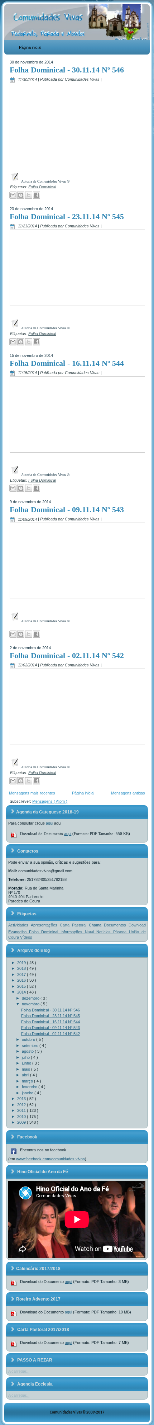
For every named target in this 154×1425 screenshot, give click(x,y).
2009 (22, 1122)
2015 (22, 986)
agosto (28, 1051)
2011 (22, 1110)
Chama (96, 925)
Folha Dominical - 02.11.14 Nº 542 (67, 655)
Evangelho (18, 932)
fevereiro (30, 1087)
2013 (22, 1098)
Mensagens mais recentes (32, 793)
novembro (31, 1004)
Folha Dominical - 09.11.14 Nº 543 (67, 509)
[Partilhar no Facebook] (36, 195)
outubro (29, 1039)
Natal (90, 932)
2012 (22, 1105)
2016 (22, 980)
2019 (22, 963)
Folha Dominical (42, 187)
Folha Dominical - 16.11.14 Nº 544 (67, 363)
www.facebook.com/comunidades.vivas (50, 1159)
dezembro (31, 998)
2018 (22, 968)
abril (26, 1075)
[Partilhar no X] (28, 195)
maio (26, 1069)
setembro (30, 1045)
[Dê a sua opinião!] (20, 195)
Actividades (19, 925)
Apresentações (45, 925)
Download (137, 925)
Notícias (104, 932)
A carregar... (18, 1371)
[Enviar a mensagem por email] (12, 195)
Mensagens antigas (128, 793)
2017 (22, 974)
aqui (49, 823)
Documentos (116, 925)
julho (26, 1057)
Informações (73, 932)
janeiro (28, 1093)
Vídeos (26, 937)
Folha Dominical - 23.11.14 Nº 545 (67, 216)
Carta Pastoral (74, 925)
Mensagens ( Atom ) (49, 801)
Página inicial (30, 47)
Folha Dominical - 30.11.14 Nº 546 (67, 69)
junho (27, 1063)
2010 (22, 1116)
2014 (22, 992)
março (28, 1081)
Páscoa (121, 932)
